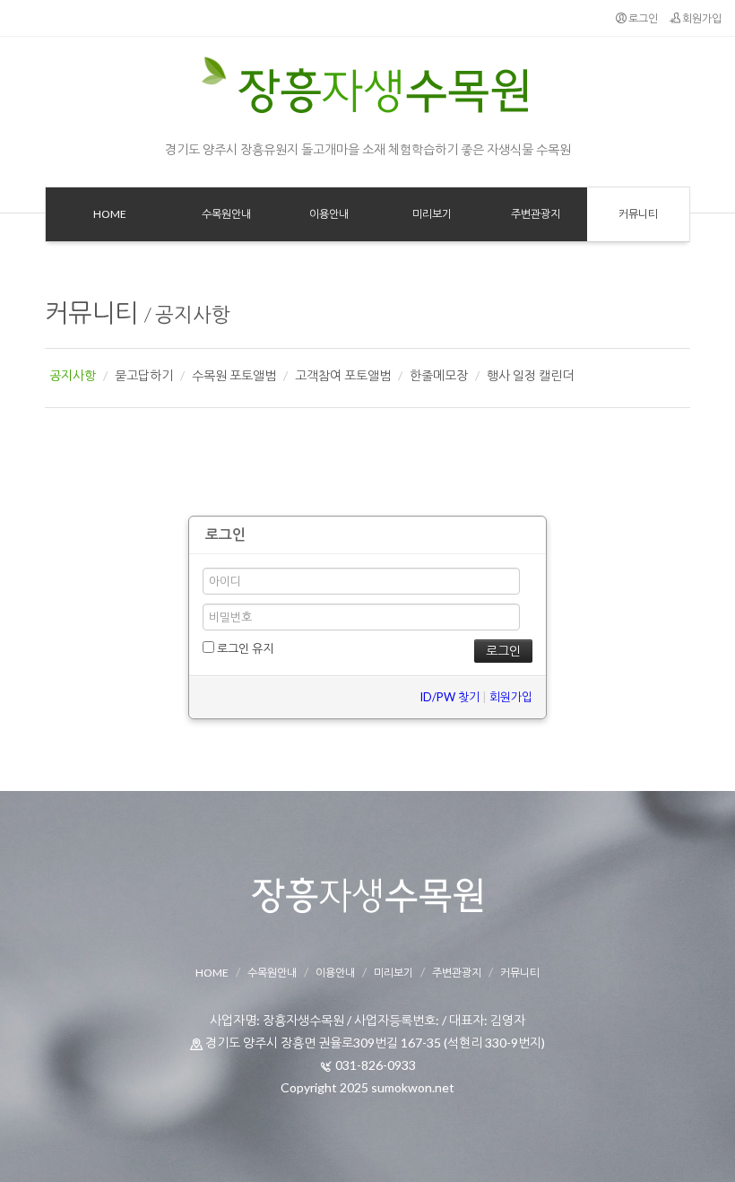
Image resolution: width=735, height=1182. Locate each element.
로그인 (642, 18)
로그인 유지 (243, 648)
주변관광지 (456, 972)
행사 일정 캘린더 (530, 375)
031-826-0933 (375, 1065)
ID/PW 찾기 (449, 697)
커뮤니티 (91, 312)
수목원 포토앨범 (234, 375)
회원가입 (701, 18)
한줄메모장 (439, 375)
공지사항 (192, 314)
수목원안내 (272, 972)
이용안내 (335, 972)
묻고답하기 (144, 375)
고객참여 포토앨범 (343, 375)
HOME (212, 972)
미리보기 (393, 972)
